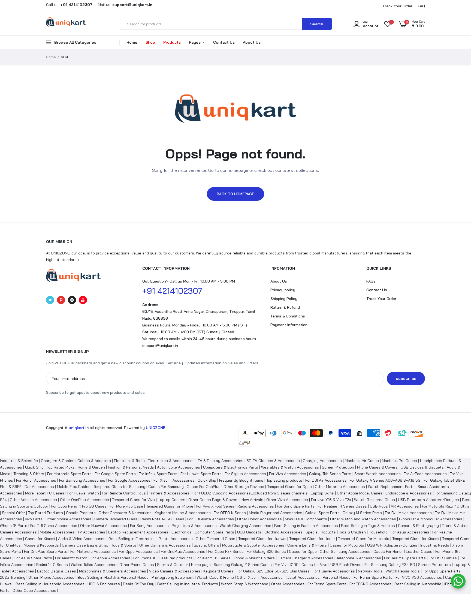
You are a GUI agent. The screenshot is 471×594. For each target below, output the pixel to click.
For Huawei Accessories (334, 571)
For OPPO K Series (230, 512)
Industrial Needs (434, 545)
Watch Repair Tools (403, 571)
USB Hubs (379, 506)
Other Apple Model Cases (359, 493)
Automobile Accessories (178, 467)
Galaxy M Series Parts (362, 512)
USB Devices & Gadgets (422, 467)
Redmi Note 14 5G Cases (162, 519)
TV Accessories (91, 532)
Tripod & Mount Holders (254, 558)
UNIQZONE (155, 427)
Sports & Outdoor (172, 564)
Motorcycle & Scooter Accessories (253, 545)
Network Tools (370, 571)
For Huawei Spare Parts (201, 473)
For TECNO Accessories (370, 583)
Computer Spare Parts (214, 532)
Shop (150, 42)
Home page (201, 564)
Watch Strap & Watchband (244, 583)
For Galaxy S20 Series (266, 551)
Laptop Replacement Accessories (138, 532)
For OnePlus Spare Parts (45, 551)
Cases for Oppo (303, 551)
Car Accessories (39, 486)
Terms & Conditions (287, 316)
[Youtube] (83, 300)
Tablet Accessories (303, 577)
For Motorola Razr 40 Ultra (445, 506)
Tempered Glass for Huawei (262, 538)
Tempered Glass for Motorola (363, 538)
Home (131, 42)
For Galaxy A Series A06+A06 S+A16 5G (385, 480)
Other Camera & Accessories (165, 545)
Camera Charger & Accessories (305, 558)
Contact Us (224, 42)
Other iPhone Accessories (51, 577)
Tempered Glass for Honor (312, 538)
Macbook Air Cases (362, 460)
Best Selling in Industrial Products (187, 583)
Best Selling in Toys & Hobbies (368, 525)
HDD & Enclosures (103, 583)
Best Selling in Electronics (132, 538)
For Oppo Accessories (138, 551)
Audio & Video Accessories (81, 538)
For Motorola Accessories (93, 551)
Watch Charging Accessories (245, 525)
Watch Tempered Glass (374, 499)
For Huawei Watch (83, 493)
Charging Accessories (322, 460)
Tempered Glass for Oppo (289, 486)
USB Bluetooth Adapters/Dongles (428, 499)
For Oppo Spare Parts (442, 571)
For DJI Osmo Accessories (53, 525)
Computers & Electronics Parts (230, 467)
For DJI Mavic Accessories (408, 512)
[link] (456, 554)
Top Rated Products (45, 512)
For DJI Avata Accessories (210, 519)
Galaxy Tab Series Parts (330, 473)
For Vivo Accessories (287, 473)
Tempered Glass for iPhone (169, 506)
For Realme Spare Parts (405, 558)
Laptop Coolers (171, 499)
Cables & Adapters (94, 460)
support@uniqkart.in (160, 345)
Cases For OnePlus (204, 486)
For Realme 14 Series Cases (342, 506)
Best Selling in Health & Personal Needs (113, 577)
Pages (195, 42)
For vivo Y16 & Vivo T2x (331, 499)
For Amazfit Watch (71, 558)
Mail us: (122, 4)
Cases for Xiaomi (40, 538)
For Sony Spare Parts (296, 506)
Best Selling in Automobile (417, 583)
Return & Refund (285, 307)
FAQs (371, 281)
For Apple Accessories (110, 558)
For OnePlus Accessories (183, 551)
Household (378, 532)
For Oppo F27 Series (226, 551)
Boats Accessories (176, 538)
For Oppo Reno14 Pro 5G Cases (79, 506)
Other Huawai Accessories (103, 525)
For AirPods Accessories (425, 473)
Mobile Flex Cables (73, 486)
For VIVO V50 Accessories (418, 577)
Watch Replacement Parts (391, 486)
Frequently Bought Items (241, 480)
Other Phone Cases (136, 564)
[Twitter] (50, 300)
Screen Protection (338, 467)
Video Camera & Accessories (174, 571)
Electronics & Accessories (171, 460)
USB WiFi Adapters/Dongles (392, 545)
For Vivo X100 (286, 564)
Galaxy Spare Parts (322, 512)
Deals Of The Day (138, 583)
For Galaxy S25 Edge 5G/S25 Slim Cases (273, 571)
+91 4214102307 (172, 291)
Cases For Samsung (166, 486)
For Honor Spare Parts (373, 577)
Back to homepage (235, 194)
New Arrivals (252, 499)
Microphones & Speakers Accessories (112, 571)
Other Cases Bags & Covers (213, 499)
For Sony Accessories (149, 525)
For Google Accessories (129, 480)
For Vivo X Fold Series (215, 506)
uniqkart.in (79, 427)
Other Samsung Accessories (345, 551)
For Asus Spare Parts (33, 558)
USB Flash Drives (345, 564)
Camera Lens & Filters (307, 545)
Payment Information (288, 324)
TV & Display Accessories (220, 460)
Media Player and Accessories (275, 512)
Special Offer (13, 512)
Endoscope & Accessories (408, 493)
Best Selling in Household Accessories (50, 583)
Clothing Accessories (283, 532)
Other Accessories (287, 583)
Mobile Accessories (57, 532)
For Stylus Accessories (245, 473)
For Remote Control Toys (124, 493)
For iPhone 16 (144, 558)
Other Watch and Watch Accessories (363, 519)
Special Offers (206, 545)
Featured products (175, 558)
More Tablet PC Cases (44, 493)
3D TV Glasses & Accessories (273, 460)
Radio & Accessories (255, 506)
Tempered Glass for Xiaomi (415, 538)
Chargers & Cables (57, 460)
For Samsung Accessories (82, 480)
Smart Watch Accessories (377, 473)
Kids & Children (352, 532)
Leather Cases (419, 551)
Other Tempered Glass (215, 538)
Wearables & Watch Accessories (290, 467)
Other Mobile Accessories (68, 519)
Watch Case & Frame (215, 577)
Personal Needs (337, 577)
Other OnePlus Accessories (84, 499)
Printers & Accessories (169, 493)
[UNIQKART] (66, 23)
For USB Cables (443, 558)
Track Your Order (397, 6)
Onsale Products (81, 512)
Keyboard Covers (218, 571)
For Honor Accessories (36, 480)
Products (172, 42)
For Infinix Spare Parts (158, 473)
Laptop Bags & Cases (56, 571)
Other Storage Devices (244, 486)
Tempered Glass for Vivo (133, 499)
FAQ (421, 6)
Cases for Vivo (314, 564)
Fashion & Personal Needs (131, 467)
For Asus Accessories (410, 532)
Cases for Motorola (347, 545)
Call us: (69, 4)
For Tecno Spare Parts (326, 583)
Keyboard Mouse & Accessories (183, 512)
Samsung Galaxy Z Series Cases (243, 564)
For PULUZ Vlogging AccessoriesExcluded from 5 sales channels (250, 493)
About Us (252, 42)
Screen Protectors (434, 564)
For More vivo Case (126, 506)
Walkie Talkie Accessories (93, 564)
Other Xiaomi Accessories (260, 577)
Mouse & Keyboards (41, 545)
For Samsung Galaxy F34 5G (389, 564)
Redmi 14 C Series (52, 564)
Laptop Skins (322, 493)
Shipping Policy (283, 298)
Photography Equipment (173, 577)
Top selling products (284, 480)
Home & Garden (91, 467)
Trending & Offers (28, 473)
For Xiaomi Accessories (174, 480)
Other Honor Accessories (259, 519)
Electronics (181, 532)
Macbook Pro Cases (399, 460)
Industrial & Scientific (19, 460)
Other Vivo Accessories (287, 499)
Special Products (321, 532)
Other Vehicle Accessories (33, 499)
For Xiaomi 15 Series (213, 558)
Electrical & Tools (129, 460)
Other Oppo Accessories (34, 590)
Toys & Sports (123, 545)
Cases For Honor (388, 551)
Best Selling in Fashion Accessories (306, 525)
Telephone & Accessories (358, 558)
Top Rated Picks (61, 467)
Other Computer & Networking (125, 512)
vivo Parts (34, 519)
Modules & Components (306, 519)
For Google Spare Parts (115, 473)
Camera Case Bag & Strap (85, 545)
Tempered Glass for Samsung (119, 486)
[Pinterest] (61, 300)
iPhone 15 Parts (13, 525)
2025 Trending (12, 577)
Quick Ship (34, 467)
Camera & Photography (418, 525)
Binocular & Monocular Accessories (430, 519)
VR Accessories (405, 506)
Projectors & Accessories (194, 525)
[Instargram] (72, 300)
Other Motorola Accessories (340, 486)
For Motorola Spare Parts (69, 473)
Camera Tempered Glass (115, 519)
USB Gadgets (249, 532)
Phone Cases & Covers (377, 467)
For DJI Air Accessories (326, 480)
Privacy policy (282, 289)
